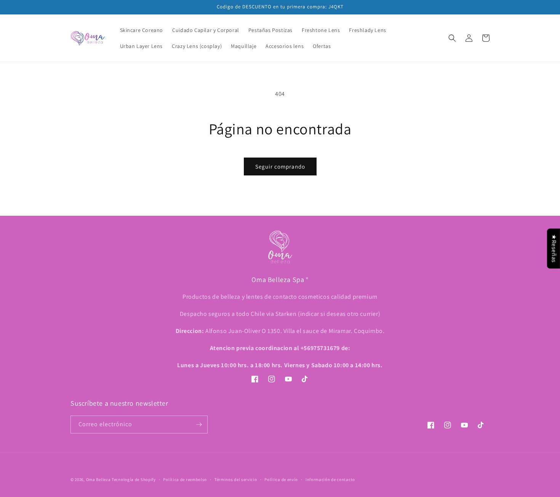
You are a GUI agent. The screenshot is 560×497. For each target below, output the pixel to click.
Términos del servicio (235, 479)
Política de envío (281, 479)
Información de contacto (330, 479)
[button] (452, 38)
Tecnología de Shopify (134, 479)
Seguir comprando (280, 166)
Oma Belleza (99, 479)
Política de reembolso (185, 479)
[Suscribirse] (198, 424)
